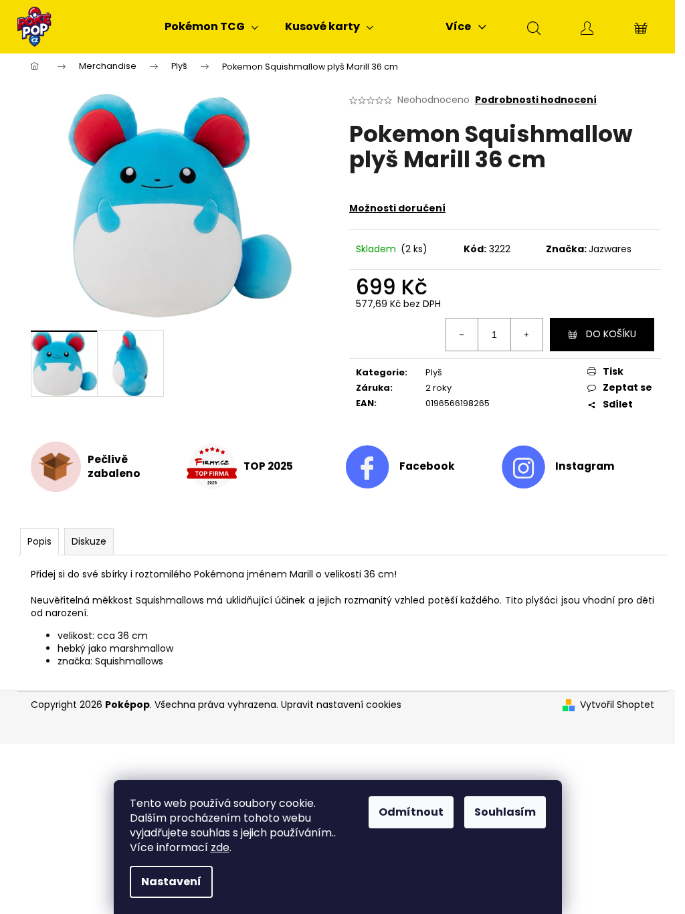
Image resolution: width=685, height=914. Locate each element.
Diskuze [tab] (89, 541)
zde (220, 847)
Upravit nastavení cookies (341, 704)
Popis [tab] (39, 541)
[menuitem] (211, 27)
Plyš (433, 372)
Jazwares (610, 249)
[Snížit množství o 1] (462, 334)
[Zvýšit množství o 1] (526, 334)
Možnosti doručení (397, 208)
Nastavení (171, 881)
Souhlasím (505, 812)
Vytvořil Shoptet (617, 705)
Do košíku (611, 334)
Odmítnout (411, 812)
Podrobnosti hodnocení (536, 100)
